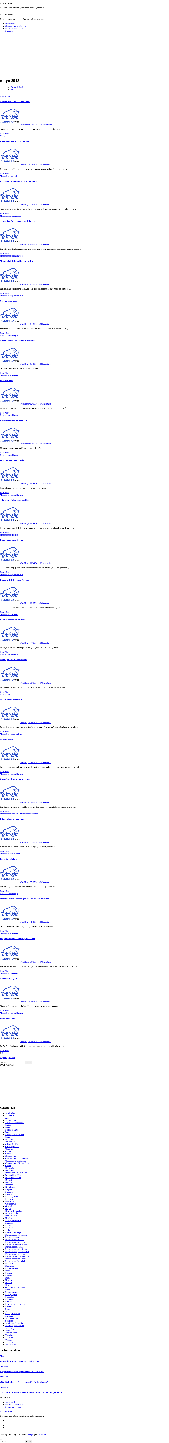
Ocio (7, 1285)
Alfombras (9, 1115)
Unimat (8, 1340)
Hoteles (8, 1218)
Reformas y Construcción (16, 1304)
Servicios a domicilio (14, 1323)
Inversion (9, 1228)
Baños (8, 1125)
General (8, 1206)
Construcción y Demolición (16, 1158)
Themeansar (42, 1434)
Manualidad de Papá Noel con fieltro (16, 261)
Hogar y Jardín (11, 1213)
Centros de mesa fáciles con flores (15, 101)
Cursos (8, 1165)
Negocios (4, 136)
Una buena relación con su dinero (15, 141)
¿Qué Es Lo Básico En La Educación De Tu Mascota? (24, 1382)
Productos (9, 1297)
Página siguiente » (7, 1057)
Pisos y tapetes (11, 1294)
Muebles (8, 1275)
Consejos (9, 1154)
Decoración (10, 24)
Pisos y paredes (11, 1292)
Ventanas (9, 1342)
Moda (7, 1271)
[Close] (1, 1439)
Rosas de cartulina (8, 859)
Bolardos (9, 1137)
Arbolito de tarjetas (8, 978)
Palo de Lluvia (6, 380)
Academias (10, 1113)
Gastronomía (10, 1204)
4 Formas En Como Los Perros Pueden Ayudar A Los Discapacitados (31, 1392)
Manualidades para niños (10, 216)
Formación (9, 1201)
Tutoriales (9, 1337)
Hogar (8, 1208)
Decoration (10, 1180)
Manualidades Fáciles (14, 28)
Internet (8, 1225)
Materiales (9, 1266)
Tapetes (8, 1328)
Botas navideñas (7, 1018)
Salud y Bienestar (12, 1313)
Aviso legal (10, 1402)
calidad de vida (11, 1144)
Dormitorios (10, 1187)
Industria (9, 1223)
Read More (4, 134)
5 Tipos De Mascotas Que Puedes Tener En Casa (22, 1371)
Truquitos (9, 1335)
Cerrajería (9, 1149)
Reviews (9, 1306)
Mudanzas (9, 1273)
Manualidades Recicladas (15, 1261)
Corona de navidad (8, 301)
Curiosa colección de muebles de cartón (17, 341)
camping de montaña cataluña (13, 660)
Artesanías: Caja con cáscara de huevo (17, 221)
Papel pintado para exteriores (13, 460)
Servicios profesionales (14, 1325)
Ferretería (9, 1199)
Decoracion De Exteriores (16, 1173)
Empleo (8, 1189)
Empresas (9, 31)
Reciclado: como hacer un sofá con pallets (18, 181)
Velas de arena (6, 739)
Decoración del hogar (9, 335)
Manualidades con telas (10, 814)
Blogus (31, 1434)
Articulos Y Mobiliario (14, 1123)
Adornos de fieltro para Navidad (14, 500)
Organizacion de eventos (11, 699)
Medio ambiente (12, 1268)
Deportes (9, 1185)
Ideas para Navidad (13, 1220)
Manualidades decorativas (11, 734)
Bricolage (9, 1139)
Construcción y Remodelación (17, 1163)
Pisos (7, 1290)
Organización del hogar (15, 1287)
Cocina (8, 1151)
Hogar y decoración (13, 1211)
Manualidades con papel (10, 854)
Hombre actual (11, 1216)
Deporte (8, 1182)
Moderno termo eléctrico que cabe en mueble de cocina (24, 899)
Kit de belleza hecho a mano (12, 819)
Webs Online (10, 1345)
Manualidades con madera (16, 1235)
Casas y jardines (12, 1146)
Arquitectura (10, 1120)
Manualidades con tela (14, 1239)
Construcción (10, 1156)
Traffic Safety (11, 1333)
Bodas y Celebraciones (14, 1134)
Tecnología (10, 1330)
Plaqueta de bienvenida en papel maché (17, 938)
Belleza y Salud (11, 1130)
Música (8, 1278)
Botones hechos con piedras (12, 620)
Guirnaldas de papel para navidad (15, 779)
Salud (7, 1311)
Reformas (9, 1302)
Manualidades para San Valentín (18, 1256)
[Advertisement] (84, 56)
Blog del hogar (6, 3)
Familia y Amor (11, 1197)
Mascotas (9, 1263)
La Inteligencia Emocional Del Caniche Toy (19, 1361)
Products (9, 1299)
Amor (7, 1118)
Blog (7, 1132)
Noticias (8, 1282)
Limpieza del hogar (13, 1232)
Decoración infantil (13, 1177)
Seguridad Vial (11, 1318)
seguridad (9, 1316)
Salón (7, 1309)
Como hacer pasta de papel (12, 540)
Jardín (7, 1230)
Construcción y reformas (15, 26)
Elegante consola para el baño (13, 420)
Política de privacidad (14, 1404)
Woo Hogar (25, 125)
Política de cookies (13, 1407)
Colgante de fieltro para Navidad (14, 580)
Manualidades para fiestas (16, 1249)
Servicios (9, 1321)
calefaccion (10, 1142)
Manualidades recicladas (10, 176)
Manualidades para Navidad (11, 256)
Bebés (7, 1127)
